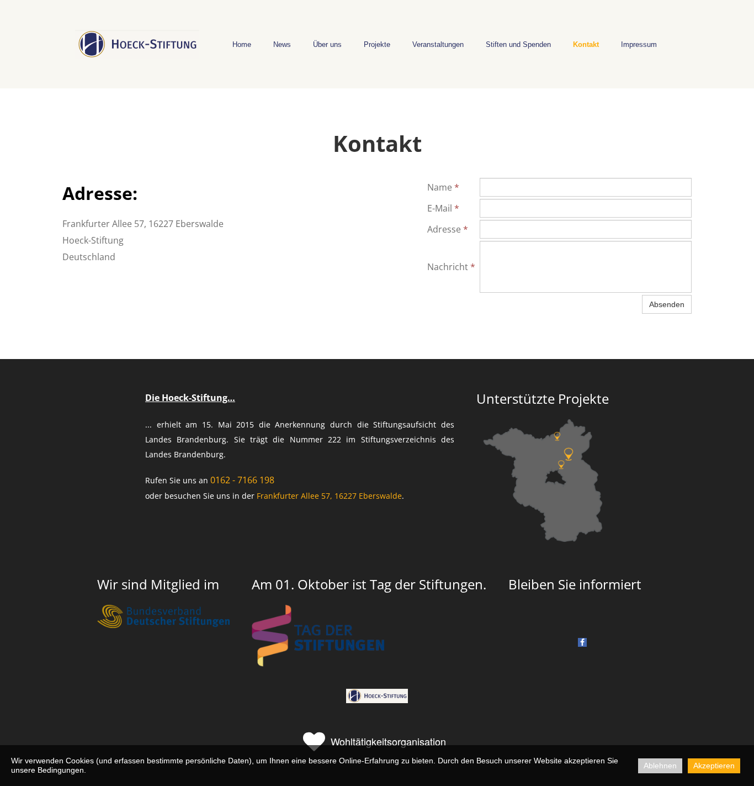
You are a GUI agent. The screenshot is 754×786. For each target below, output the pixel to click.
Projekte (377, 44)
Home (241, 44)
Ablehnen (660, 765)
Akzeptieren (714, 765)
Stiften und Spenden (518, 44)
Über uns (327, 44)
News (282, 44)
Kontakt (586, 44)
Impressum (639, 44)
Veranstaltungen (438, 44)
